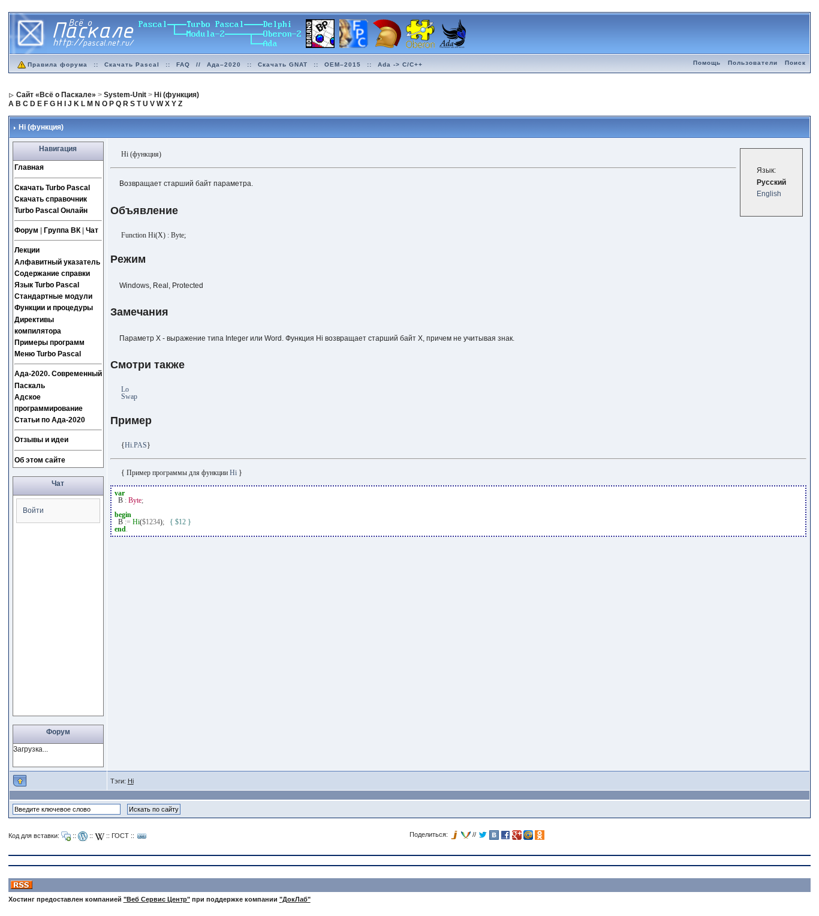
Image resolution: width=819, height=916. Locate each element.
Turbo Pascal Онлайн (51, 210)
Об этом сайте (39, 460)
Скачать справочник (50, 199)
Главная (29, 167)
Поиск (795, 62)
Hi (131, 781)
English (769, 194)
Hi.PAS (136, 445)
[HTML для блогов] (83, 836)
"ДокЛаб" (295, 899)
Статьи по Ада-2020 (49, 420)
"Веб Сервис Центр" (157, 899)
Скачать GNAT (283, 64)
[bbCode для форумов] (66, 836)
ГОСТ (120, 835)
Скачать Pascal (131, 64)
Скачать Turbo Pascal (52, 188)
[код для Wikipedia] (99, 836)
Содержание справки (52, 273)
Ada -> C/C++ (400, 64)
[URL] (142, 836)
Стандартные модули (53, 296)
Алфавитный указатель (57, 262)
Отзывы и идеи (41, 440)
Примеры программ (49, 342)
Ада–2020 (224, 64)
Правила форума (58, 64)
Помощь (707, 62)
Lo (125, 389)
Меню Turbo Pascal (47, 354)
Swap (129, 396)
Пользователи (753, 62)
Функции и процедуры (53, 308)
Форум (26, 230)
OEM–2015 (342, 64)
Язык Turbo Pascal (46, 285)
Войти (33, 510)
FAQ (183, 64)
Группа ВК (62, 230)
